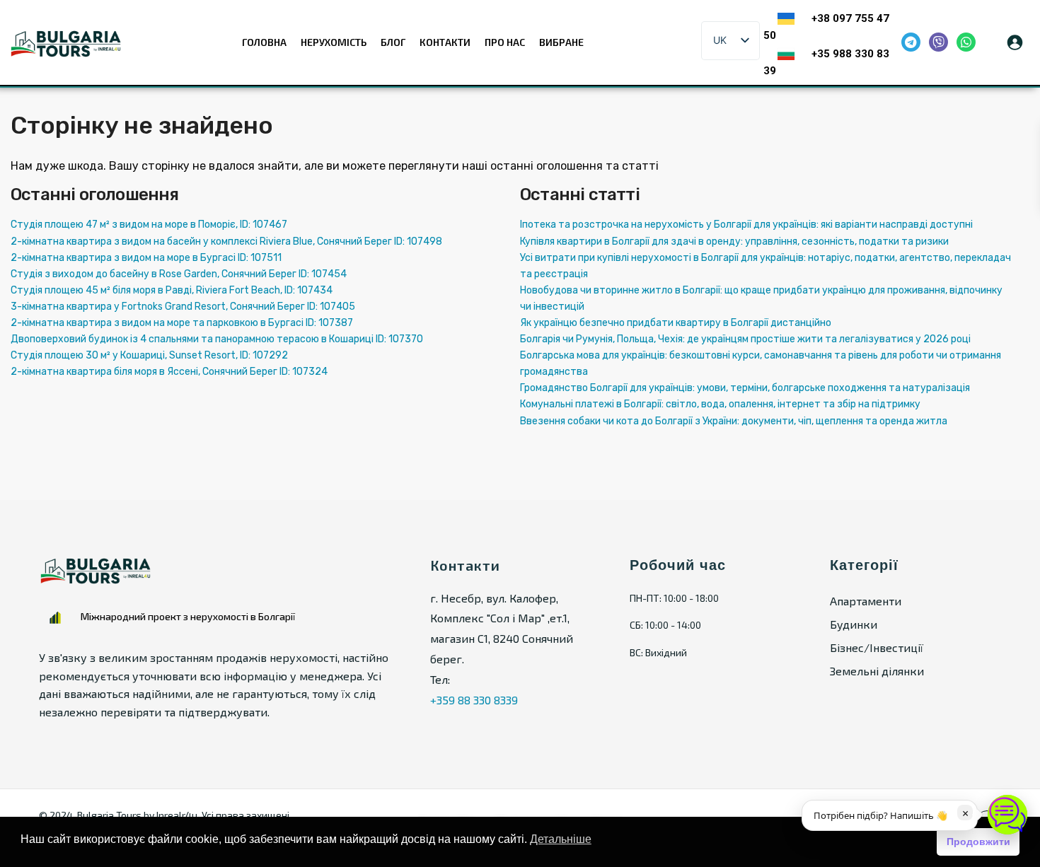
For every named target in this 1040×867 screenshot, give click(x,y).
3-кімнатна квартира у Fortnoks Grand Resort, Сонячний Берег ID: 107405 (183, 307)
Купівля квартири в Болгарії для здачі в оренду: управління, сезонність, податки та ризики (734, 241)
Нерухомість (333, 42)
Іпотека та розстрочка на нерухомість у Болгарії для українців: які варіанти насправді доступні (746, 225)
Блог (393, 42)
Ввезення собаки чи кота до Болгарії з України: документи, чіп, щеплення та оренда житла (733, 421)
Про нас (505, 42)
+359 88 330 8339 (474, 699)
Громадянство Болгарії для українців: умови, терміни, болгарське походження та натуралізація (745, 388)
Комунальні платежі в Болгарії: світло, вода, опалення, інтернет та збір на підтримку (720, 404)
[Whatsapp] (966, 42)
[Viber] (938, 42)
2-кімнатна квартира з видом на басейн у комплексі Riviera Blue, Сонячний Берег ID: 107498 (226, 241)
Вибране (561, 42)
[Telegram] (910, 42)
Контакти (445, 42)
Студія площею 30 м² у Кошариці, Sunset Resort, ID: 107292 (149, 355)
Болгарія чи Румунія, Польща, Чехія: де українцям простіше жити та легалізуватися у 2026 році (745, 339)
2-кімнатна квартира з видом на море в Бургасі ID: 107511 (146, 258)
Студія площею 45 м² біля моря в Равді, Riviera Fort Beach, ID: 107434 (172, 290)
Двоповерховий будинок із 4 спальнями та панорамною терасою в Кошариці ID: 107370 (217, 339)
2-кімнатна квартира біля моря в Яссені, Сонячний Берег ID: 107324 (169, 372)
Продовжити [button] (978, 841)
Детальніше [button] (560, 839)
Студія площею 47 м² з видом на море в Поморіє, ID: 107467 (149, 225)
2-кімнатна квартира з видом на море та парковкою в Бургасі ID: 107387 (182, 323)
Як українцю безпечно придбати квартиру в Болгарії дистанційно (675, 323)
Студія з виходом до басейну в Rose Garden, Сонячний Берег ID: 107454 (179, 274)
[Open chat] (1007, 814)
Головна (264, 42)
